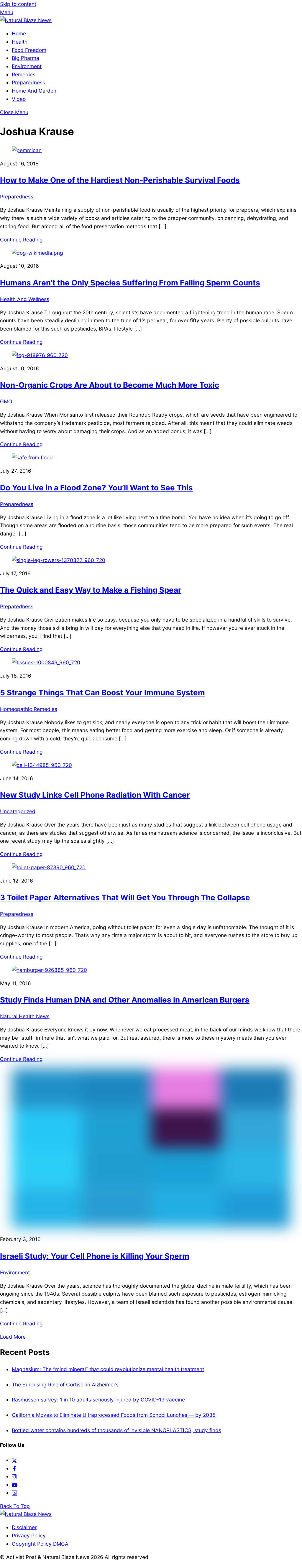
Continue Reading (21, 239)
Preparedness (28, 82)
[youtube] (14, 1484)
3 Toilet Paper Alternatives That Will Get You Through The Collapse (125, 897)
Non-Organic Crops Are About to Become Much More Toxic (109, 385)
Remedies (23, 74)
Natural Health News (25, 1016)
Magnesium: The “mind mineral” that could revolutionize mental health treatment (108, 1369)
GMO (6, 401)
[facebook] (14, 1468)
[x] (14, 1460)
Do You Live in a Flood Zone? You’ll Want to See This (96, 487)
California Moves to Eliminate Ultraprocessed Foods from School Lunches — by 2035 (114, 1415)
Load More (13, 1337)
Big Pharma (25, 58)
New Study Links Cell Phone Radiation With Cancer (95, 794)
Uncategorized (17, 811)
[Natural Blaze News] (26, 20)
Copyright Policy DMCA (40, 1544)
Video (19, 99)
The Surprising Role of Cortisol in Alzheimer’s (65, 1384)
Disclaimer (24, 1527)
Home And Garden (34, 91)
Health (19, 42)
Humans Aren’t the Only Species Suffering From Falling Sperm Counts (130, 282)
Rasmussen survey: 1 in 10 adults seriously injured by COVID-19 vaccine (98, 1399)
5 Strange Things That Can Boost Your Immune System (102, 692)
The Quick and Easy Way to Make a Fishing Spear (90, 589)
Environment (27, 66)
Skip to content (18, 4)
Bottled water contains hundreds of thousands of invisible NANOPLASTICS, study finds (116, 1430)
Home (19, 33)
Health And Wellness (24, 299)
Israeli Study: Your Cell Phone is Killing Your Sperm (94, 1256)
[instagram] (14, 1476)
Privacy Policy (29, 1535)
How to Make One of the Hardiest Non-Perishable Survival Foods (120, 180)
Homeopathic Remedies (28, 709)
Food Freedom (29, 50)
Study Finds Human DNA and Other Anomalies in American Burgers (125, 999)
